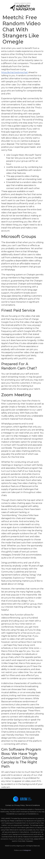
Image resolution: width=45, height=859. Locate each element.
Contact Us (9, 805)
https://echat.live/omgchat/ (14, 72)
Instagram (27, 850)
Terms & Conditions (33, 805)
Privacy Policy (19, 805)
